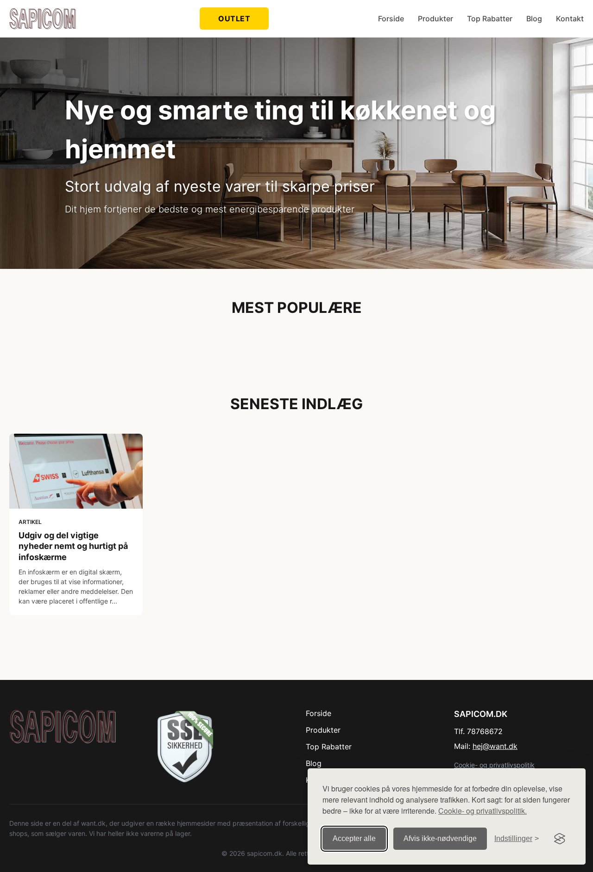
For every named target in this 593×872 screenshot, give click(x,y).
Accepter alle (354, 838)
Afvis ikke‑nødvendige (440, 838)
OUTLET (234, 18)
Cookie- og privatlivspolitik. (482, 810)
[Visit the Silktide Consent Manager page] (560, 839)
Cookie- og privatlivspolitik (494, 765)
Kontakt (570, 18)
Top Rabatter (489, 18)
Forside (391, 18)
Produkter (435, 18)
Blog (534, 18)
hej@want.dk (495, 746)
